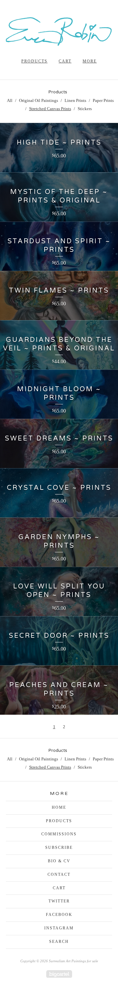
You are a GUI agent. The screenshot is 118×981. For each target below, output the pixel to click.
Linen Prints (75, 100)
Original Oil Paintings (38, 100)
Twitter (59, 901)
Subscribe (59, 847)
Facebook (59, 914)
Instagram (59, 928)
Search (59, 941)
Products (34, 61)
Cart (65, 61)
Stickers (85, 108)
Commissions (59, 834)
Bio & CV (59, 861)
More (90, 61)
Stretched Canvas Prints (50, 108)
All (9, 100)
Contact (59, 874)
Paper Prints (103, 100)
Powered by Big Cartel (59, 974)
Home (59, 807)
